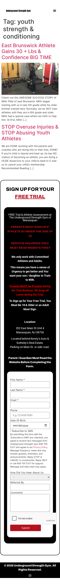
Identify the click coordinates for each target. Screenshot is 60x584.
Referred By (17, 482)
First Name (17, 379)
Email (14, 400)
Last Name (17, 390)
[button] (54, 10)
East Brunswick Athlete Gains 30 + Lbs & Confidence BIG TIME (28, 51)
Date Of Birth (18, 420)
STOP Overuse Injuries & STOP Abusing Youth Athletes (30, 133)
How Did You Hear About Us (27, 472)
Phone (13, 410)
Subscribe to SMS (22, 431)
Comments (16, 492)
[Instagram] (55, 3)
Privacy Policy (40, 447)
